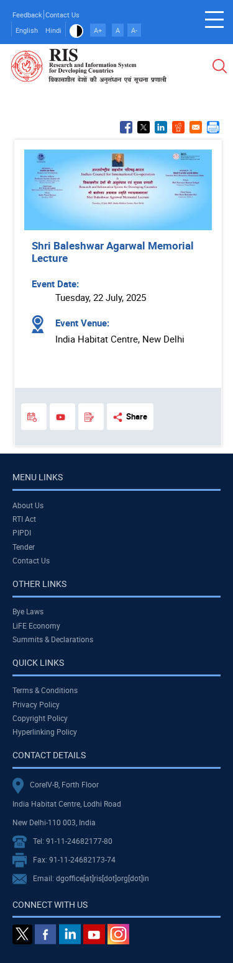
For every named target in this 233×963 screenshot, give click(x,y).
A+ (98, 30)
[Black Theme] (76, 30)
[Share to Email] (196, 127)
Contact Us (62, 14)
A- (134, 30)
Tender (23, 547)
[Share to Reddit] (178, 127)
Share (136, 416)
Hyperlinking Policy (44, 732)
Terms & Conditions (45, 690)
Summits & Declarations (52, 639)
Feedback (27, 14)
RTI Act (24, 519)
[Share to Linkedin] (161, 127)
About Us (27, 505)
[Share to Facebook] (126, 127)
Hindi (53, 30)
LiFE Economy (36, 625)
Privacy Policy (36, 704)
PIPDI (21, 532)
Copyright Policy (40, 718)
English (27, 30)
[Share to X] (143, 127)
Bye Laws (27, 611)
